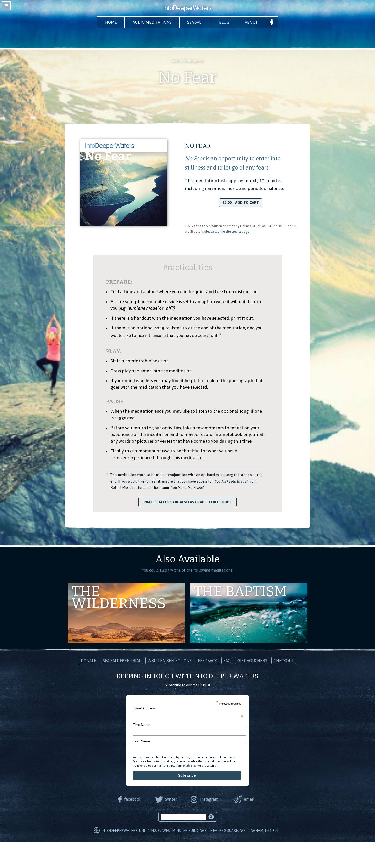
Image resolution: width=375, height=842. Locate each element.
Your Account (272, 22)
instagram (209, 799)
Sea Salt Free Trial (122, 660)
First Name (142, 725)
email (249, 799)
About (251, 22)
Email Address (188, 708)
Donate (88, 660)
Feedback (207, 660)
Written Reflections (169, 660)
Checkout (284, 660)
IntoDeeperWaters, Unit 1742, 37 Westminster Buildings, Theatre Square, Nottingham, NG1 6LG (190, 830)
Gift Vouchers (252, 660)
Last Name (141, 741)
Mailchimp (190, 765)
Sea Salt (195, 22)
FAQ (227, 660)
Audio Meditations (152, 22)
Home (111, 22)
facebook (132, 799)
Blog (224, 22)
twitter (170, 799)
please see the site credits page (226, 232)
